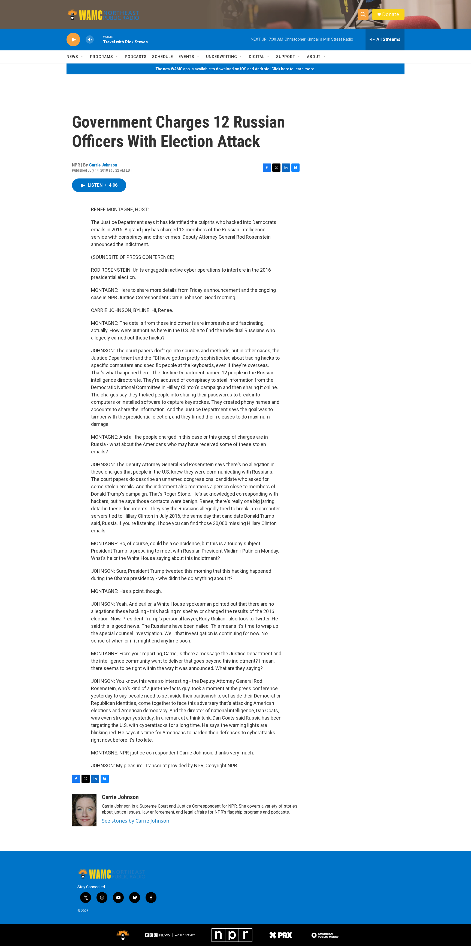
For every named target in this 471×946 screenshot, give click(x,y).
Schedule (162, 56)
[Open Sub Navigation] (82, 56)
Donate (390, 14)
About (314, 56)
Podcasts (136, 56)
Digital (256, 56)
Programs (101, 56)
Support (285, 56)
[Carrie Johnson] (84, 810)
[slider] (98, 39)
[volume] (89, 40)
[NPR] (232, 935)
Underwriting (221, 56)
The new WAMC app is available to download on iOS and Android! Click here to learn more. (235, 69)
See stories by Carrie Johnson (135, 820)
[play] (73, 40)
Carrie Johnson (103, 165)
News (72, 56)
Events (186, 56)
